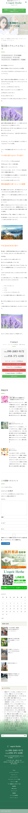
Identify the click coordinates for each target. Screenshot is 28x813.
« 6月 (2, 618)
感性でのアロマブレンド (16, 423)
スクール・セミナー (14, 777)
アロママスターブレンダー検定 (14, 779)
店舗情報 (14, 786)
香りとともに (13, 450)
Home (2, 38)
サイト (2, 529)
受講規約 (14, 793)
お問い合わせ (14, 376)
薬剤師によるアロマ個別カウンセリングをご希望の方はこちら (14, 10)
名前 (2, 517)
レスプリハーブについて (14, 772)
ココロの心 (7, 688)
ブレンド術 (17, 57)
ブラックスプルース (7, 57)
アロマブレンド (14, 774)
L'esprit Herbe (14, 3)
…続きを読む (23, 415)
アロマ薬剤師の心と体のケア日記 (11, 38)
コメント (3, 499)
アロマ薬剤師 (18, 55)
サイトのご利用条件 (14, 795)
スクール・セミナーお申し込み (14, 364)
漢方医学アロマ (16, 59)
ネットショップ (14, 790)
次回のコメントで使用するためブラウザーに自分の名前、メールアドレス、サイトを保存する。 (14, 538)
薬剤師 (23, 59)
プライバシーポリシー (14, 797)
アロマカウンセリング (7, 55)
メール (3, 523)
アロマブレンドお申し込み (14, 370)
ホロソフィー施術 (14, 781)
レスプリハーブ (6, 59)
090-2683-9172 (15, 351)
